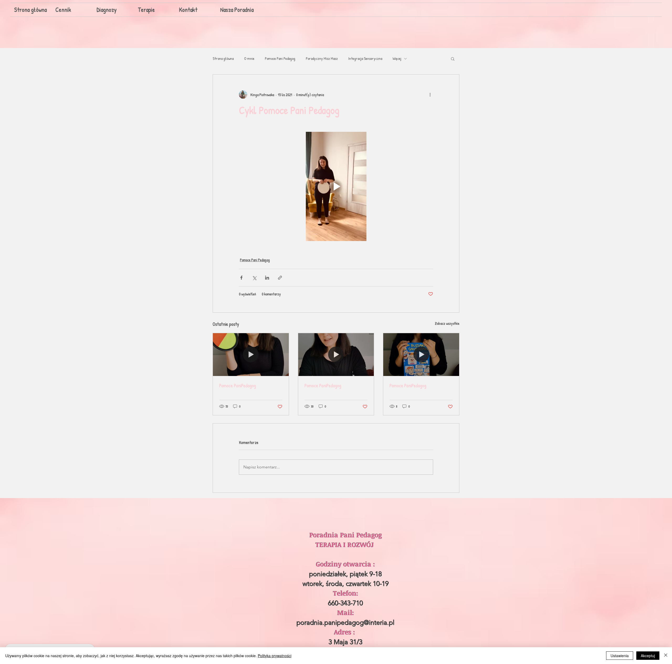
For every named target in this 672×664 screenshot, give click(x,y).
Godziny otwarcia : (345, 564)
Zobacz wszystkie (447, 323)
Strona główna (223, 58)
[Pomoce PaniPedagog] (251, 354)
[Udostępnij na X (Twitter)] (254, 277)
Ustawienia (620, 655)
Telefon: (345, 593)
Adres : (345, 632)
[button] (452, 58)
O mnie (249, 58)
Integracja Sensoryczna (365, 58)
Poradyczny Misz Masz (322, 58)
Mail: (345, 612)
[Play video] (336, 186)
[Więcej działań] (430, 94)
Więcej (397, 58)
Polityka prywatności (274, 655)
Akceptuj (648, 655)
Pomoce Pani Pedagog (280, 58)
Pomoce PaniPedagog (237, 385)
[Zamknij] (666, 655)
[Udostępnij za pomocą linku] (279, 277)
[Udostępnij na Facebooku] (241, 277)
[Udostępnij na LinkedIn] (267, 277)
